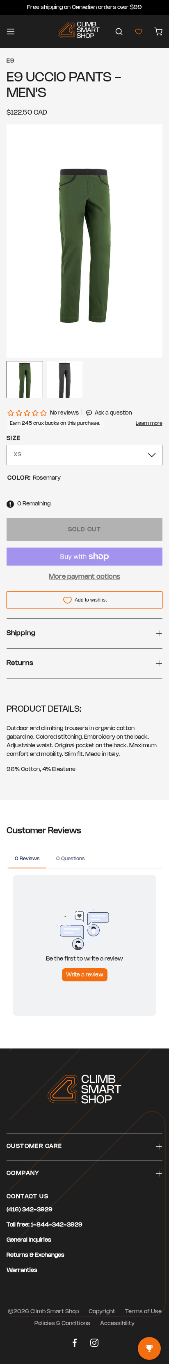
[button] (119, 31)
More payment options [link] (84, 577)
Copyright (102, 1311)
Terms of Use (143, 1311)
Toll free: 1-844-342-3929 (44, 1225)
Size (14, 438)
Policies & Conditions (62, 1323)
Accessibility (117, 1323)
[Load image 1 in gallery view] (25, 379)
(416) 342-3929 (30, 1210)
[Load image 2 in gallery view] (64, 379)
